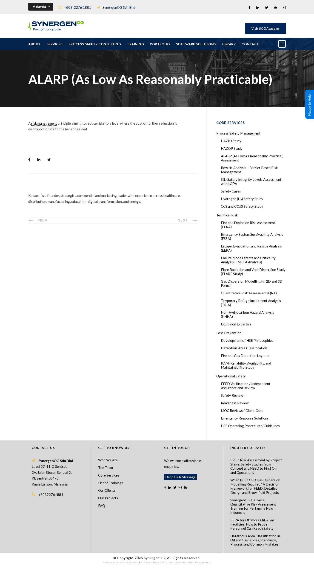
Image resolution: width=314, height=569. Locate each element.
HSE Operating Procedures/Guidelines (250, 426)
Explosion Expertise (236, 324)
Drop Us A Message (180, 477)
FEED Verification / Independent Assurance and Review (245, 386)
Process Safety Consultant (157, 562)
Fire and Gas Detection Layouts (245, 355)
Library (229, 44)
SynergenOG (154, 558)
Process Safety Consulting (95, 44)
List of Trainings (110, 483)
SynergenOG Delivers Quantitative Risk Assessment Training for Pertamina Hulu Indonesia (253, 506)
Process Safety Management (238, 133)
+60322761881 (50, 494)
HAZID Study (231, 141)
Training (135, 44)
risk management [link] (44, 123)
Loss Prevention (228, 333)
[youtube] (275, 7)
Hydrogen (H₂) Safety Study (242, 199)
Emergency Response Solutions (245, 418)
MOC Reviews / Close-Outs (242, 410)
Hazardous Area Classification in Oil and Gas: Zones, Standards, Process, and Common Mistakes (255, 540)
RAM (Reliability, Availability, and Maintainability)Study (246, 365)
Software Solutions (196, 44)
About (34, 44)
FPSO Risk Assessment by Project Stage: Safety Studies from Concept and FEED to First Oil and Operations (256, 466)
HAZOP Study (232, 148)
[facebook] (249, 7)
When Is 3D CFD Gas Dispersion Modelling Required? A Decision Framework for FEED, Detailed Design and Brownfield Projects (255, 486)
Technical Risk (227, 215)
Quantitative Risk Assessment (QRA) (249, 293)
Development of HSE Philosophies (247, 340)
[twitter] (266, 7)
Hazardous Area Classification (244, 348)
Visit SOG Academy (265, 28)
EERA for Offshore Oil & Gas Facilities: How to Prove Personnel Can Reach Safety (252, 524)
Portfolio (160, 44)
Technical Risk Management (193, 562)
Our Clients (107, 490)
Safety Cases (231, 191)
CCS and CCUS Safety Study (242, 206)
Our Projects (108, 498)
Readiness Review (234, 403)
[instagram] (284, 7)
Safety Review (232, 395)
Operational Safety (231, 376)
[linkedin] (257, 7)
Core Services (108, 475)
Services (55, 44)
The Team (105, 468)
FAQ (101, 505)
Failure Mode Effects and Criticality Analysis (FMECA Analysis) (248, 260)
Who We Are (108, 460)
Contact (250, 44)
